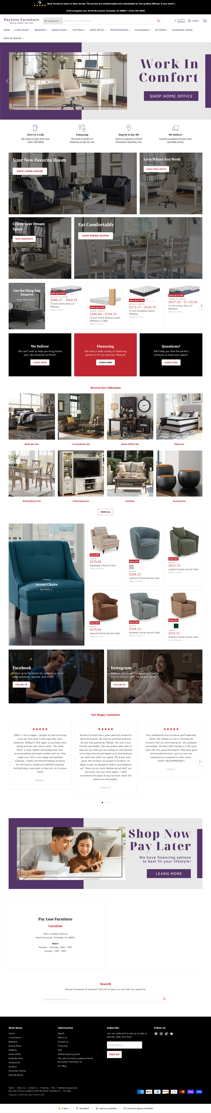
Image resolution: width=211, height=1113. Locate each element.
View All (105, 512)
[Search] (158, 20)
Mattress (78, 30)
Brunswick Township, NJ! (129, 141)
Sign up (114, 1054)
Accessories (142, 30)
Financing (62, 1046)
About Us (62, 1037)
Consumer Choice (182, 30)
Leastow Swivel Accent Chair (183, 569)
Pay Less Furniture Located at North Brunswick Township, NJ (34, 1091)
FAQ (60, 1050)
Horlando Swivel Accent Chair (144, 632)
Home (7, 30)
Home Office (97, 30)
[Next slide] (203, 81)
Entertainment (119, 30)
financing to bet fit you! (82, 141)
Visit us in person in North (128, 138)
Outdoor (161, 30)
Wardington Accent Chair (103, 565)
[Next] (201, 305)
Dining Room (59, 30)
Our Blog (62, 1066)
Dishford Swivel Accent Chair (183, 637)
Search (61, 1033)
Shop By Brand (13, 38)
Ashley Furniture (57, 310)
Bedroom (40, 30)
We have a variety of (82, 138)
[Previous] (9, 305)
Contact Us (63, 1041)
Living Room (21, 30)
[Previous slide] (8, 81)
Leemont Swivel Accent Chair (144, 578)
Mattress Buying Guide (69, 1054)
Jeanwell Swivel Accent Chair (105, 633)
